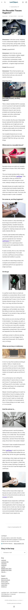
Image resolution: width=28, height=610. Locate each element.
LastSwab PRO (5, 562)
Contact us (3, 586)
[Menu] (1, 2)
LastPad (3, 567)
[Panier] (26, 2)
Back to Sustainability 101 (14, 527)
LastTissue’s (5, 241)
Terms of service (5, 583)
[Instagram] (14, 607)
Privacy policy (4, 581)
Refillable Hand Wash (6, 570)
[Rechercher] (5, 2)
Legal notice (4, 585)
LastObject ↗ (20, 600)
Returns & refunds (5, 580)
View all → (3, 572)
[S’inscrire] (24, 552)
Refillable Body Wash (6, 568)
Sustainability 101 (15, 6)
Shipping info (4, 578)
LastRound (3, 565)
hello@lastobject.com (6, 596)
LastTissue (19, 176)
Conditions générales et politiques (14, 603)
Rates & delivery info (19, 543)
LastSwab (3, 560)
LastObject (10, 600)
